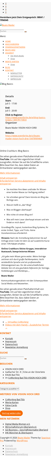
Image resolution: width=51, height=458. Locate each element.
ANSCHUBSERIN (12, 44)
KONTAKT (9, 70)
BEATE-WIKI (10, 50)
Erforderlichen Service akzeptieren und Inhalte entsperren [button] (23, 182)
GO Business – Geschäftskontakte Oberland (26, 429)
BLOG (7, 67)
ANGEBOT (9, 53)
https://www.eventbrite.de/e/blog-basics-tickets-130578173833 (25, 118)
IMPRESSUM (15, 79)
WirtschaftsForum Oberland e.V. (21, 426)
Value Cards (11, 405)
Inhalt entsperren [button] (8, 178)
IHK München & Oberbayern (19, 432)
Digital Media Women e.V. (17, 424)
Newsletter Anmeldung (16, 347)
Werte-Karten (12, 402)
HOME (8, 41)
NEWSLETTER (16, 73)
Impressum (10, 341)
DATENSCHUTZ (16, 76)
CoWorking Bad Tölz (15, 399)
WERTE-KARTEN (12, 61)
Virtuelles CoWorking (17, 321)
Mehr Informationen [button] (10, 173)
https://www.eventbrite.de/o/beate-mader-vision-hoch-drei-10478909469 (23, 137)
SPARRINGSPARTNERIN (15, 47)
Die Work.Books (17, 56)
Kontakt (9, 338)
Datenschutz (11, 344)
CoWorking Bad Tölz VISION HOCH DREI (27, 377)
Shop (12, 58)
